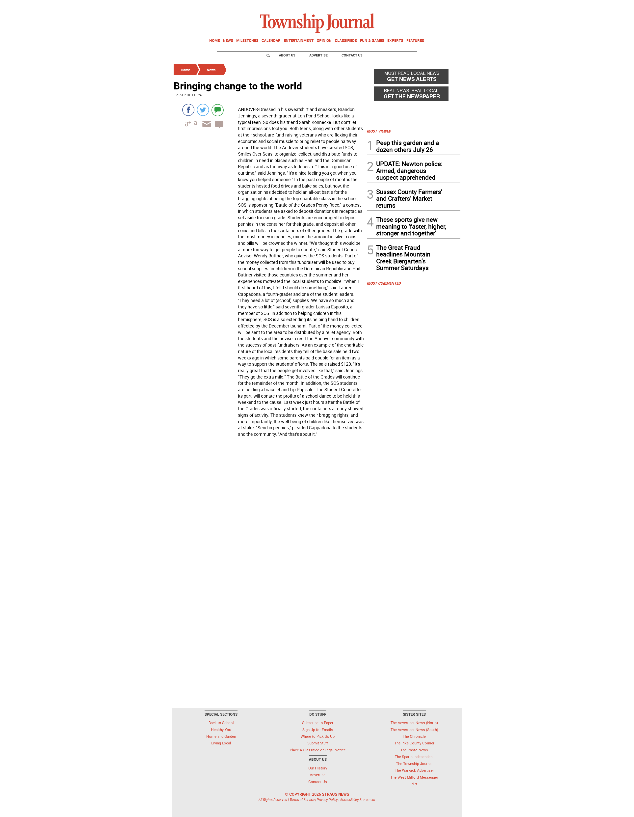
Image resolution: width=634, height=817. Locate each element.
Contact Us (352, 55)
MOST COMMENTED (384, 283)
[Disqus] (269, 507)
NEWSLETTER (420, 6)
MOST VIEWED (379, 131)
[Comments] (217, 110)
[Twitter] (203, 110)
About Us (287, 55)
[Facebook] (188, 110)
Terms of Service (302, 799)
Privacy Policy (327, 799)
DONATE (448, 6)
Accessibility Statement (357, 799)
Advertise (318, 55)
